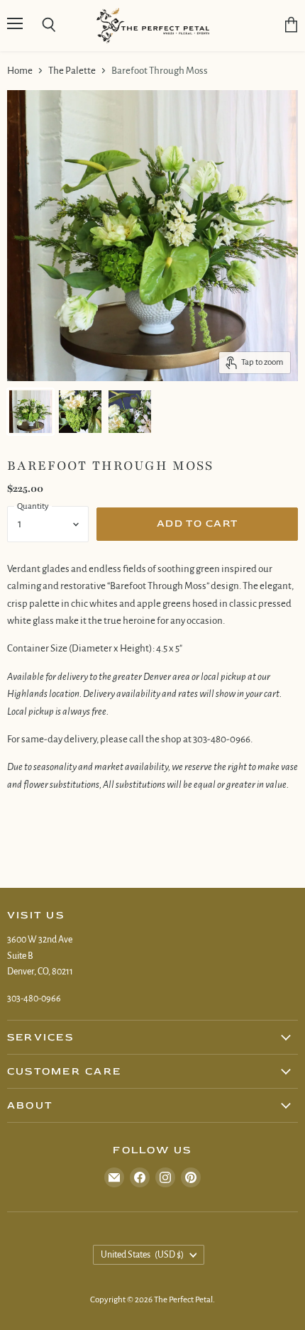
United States (142, 1255)
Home (20, 70)
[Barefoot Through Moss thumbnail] (30, 411)
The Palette (72, 70)
